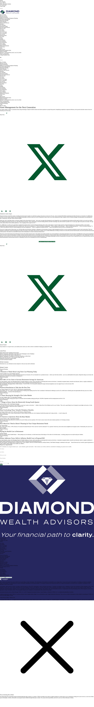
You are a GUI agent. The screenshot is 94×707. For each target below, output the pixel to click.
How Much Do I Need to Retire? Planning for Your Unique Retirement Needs (24, 423)
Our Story (2, 29)
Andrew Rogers (8, 213)
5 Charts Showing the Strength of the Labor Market (16, 395)
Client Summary (8, 577)
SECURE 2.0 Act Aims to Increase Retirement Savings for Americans (21, 379)
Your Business (3, 41)
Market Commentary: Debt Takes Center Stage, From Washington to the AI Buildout (17, 353)
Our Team (2, 36)
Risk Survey (2, 49)
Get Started (2, 366)
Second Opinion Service (5, 27)
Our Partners (2, 552)
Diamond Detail (3, 35)
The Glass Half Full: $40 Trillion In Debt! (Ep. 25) (10, 355)
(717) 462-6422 (3, 5)
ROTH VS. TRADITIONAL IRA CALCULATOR (10, 52)
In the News (2, 46)
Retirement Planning (4, 20)
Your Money (2, 40)
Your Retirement (3, 42)
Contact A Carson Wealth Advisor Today (47, 241)
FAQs (1, 37)
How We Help (3, 14)
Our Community (3, 33)
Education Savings (4, 26)
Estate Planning (3, 21)
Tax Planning (2, 25)
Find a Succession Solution (5, 4)
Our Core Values (3, 32)
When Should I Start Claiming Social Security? (9, 352)
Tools (1, 48)
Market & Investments (4, 45)
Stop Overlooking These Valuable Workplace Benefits (17, 410)
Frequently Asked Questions (5, 551)
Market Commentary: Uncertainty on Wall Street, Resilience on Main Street (15, 356)
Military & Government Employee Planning (9, 18)
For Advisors (2, 1)
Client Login (2, 6)
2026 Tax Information (4, 53)
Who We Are (2, 28)
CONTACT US (3, 56)
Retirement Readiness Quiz (5, 50)
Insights (1, 38)
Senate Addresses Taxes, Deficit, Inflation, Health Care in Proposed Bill (22, 438)
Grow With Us (3, 2)
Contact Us (2, 349)
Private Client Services (4, 22)
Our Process (2, 34)
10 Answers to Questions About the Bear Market (15, 417)
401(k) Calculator (3, 51)
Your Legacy (2, 43)
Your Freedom (3, 44)
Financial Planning (4, 17)
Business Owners (3, 15)
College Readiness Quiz (5, 54)
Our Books (2, 30)
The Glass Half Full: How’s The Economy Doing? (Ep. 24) (12, 357)
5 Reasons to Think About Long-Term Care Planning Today (18, 372)
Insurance (2, 24)
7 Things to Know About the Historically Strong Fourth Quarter (19, 402)
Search (1, 0)
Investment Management (5, 19)
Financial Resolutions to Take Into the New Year (15, 387)
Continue (2, 698)
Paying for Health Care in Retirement (11, 431)
